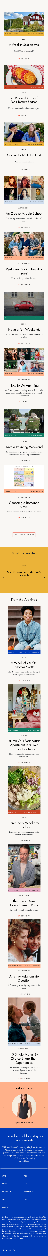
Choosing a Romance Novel (24, 504)
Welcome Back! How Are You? (24, 271)
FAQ (25, 1199)
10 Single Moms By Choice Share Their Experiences (24, 1058)
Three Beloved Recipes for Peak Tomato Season (24, 100)
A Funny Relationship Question (24, 978)
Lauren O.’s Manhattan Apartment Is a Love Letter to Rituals (24, 744)
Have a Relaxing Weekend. (24, 447)
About (4, 1199)
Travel (24, 39)
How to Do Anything (24, 385)
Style (24, 657)
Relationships (24, 264)
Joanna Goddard (36, 34)
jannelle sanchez (36, 202)
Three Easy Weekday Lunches (24, 825)
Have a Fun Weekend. (24, 329)
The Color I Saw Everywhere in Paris (24, 903)
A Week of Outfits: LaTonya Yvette (24, 664)
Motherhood (24, 208)
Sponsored (24, 895)
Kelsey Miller (38, 87)
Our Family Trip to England (24, 155)
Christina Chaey (33, 890)
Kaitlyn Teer (35, 730)
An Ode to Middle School (24, 213)
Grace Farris (38, 491)
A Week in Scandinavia (24, 44)
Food (24, 93)
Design (24, 324)
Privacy (5, 1207)
